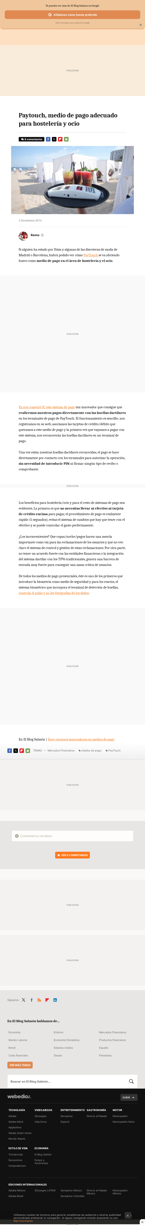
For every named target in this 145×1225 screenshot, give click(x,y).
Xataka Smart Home (20, 1133)
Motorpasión (120, 1116)
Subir (126, 1097)
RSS (39, 999)
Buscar (131, 1081)
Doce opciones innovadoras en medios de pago (81, 739)
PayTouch (90, 255)
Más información (23, 1220)
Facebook (48, 139)
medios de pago (91, 750)
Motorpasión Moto (124, 1121)
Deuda (58, 1055)
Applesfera (14, 1127)
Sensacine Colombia (72, 1196)
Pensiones (105, 1055)
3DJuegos (40, 1116)
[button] (37, 235)
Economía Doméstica (66, 1040)
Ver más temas (20, 1065)
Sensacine (67, 1116)
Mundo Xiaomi (16, 1138)
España (103, 1047)
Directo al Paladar (97, 1116)
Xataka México (16, 1190)
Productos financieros (112, 1040)
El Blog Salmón (43, 1154)
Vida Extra (40, 1121)
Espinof (65, 1121)
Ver (74, 855)
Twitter (54, 139)
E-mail (66, 139)
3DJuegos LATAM (45, 1190)
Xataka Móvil (15, 1121)
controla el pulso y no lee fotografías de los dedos (54, 593)
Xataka (12, 1116)
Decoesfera (15, 1160)
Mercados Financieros (61, 750)
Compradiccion (17, 1165)
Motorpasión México (120, 1192)
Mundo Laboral (17, 1040)
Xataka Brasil (15, 1196)
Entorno (58, 1032)
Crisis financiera (18, 1055)
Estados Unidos (63, 1047)
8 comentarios (33, 139)
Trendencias (15, 1154)
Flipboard (60, 139)
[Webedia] (19, 1096)
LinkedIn (55, 999)
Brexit (12, 1047)
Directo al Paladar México (97, 1192)
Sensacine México (71, 1190)
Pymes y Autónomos (41, 1162)
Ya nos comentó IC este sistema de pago (47, 407)
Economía (14, 1032)
